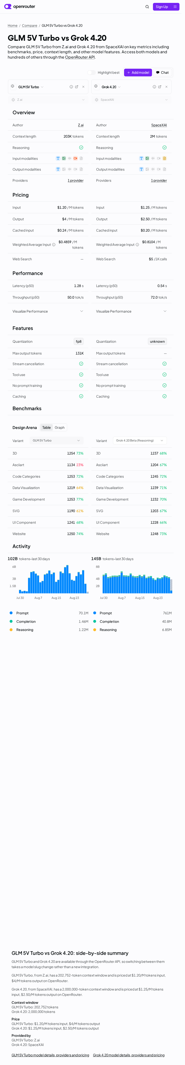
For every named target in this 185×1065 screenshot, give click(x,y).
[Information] (71, 87)
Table (46, 427)
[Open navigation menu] (175, 7)
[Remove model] (83, 86)
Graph (60, 427)
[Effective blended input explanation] (54, 245)
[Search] (147, 7)
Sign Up (162, 6)
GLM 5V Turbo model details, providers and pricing (50, 1055)
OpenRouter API (80, 57)
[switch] (103, 72)
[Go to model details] (76, 87)
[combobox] (48, 100)
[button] (48, 613)
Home (13, 25)
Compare (29, 25)
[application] (48, 582)
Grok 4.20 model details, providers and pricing (129, 1055)
